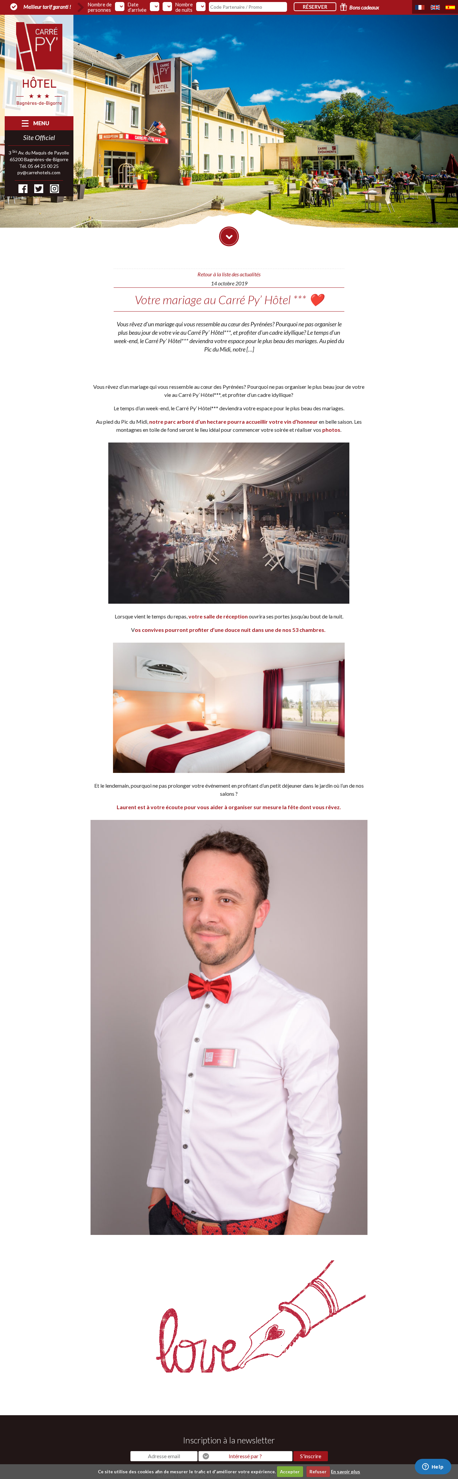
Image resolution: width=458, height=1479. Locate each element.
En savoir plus (345, 1471)
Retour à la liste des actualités (229, 274)
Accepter (290, 1471)
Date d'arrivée (137, 7)
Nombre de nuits (184, 7)
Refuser (318, 1471)
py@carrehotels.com (38, 172)
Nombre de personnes (100, 7)
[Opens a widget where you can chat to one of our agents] (432, 1467)
